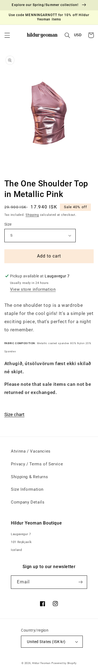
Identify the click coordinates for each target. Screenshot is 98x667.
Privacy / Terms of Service (37, 464)
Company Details (27, 502)
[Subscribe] (80, 582)
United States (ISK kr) (46, 641)
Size (8, 224)
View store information (33, 289)
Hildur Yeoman (41, 663)
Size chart (14, 414)
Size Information (27, 489)
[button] (7, 35)
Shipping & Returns (29, 476)
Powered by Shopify (63, 663)
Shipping (32, 215)
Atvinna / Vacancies (31, 451)
